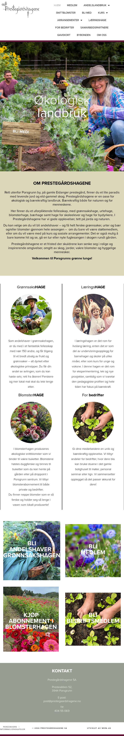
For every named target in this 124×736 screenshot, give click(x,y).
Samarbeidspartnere (94, 27)
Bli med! (21, 132)
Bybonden (83, 35)
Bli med (87, 12)
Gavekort (63, 35)
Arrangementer (68, 20)
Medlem (72, 5)
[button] (4, 107)
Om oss (101, 35)
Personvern (10, 727)
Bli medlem (93, 549)
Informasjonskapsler (12, 729)
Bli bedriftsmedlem (93, 618)
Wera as (106, 728)
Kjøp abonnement (29, 618)
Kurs (101, 12)
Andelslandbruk (95, 5)
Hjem (57, 5)
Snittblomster (66, 12)
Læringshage (97, 20)
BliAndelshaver (30, 546)
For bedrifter (64, 27)
